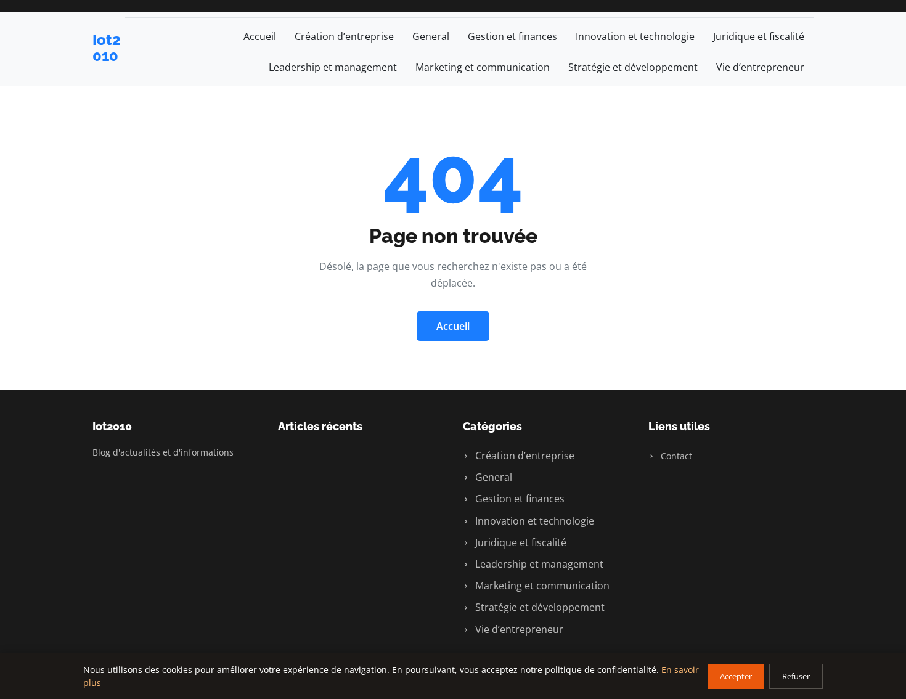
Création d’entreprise (344, 36)
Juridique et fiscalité (758, 36)
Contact (675, 456)
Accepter (736, 676)
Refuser (796, 676)
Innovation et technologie (635, 36)
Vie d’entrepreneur (760, 67)
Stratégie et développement (633, 67)
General (430, 36)
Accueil (259, 36)
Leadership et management (333, 67)
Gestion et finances (512, 36)
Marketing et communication (482, 67)
